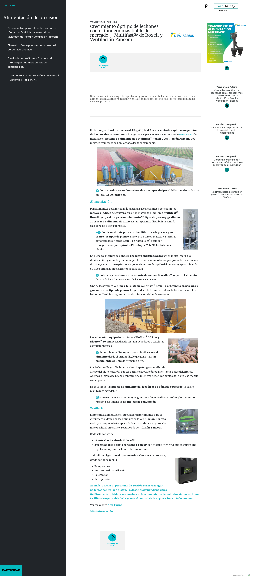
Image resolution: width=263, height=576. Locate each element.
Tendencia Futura (226, 193)
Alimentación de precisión (31, 17)
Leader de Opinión (226, 128)
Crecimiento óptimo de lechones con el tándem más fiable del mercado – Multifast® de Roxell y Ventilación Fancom (33, 32)
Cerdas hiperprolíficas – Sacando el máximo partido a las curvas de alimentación (30, 63)
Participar (11, 570)
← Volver (8, 5)
